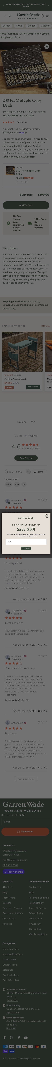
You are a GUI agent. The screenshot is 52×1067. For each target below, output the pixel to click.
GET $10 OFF (26, 548)
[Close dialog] (47, 516)
